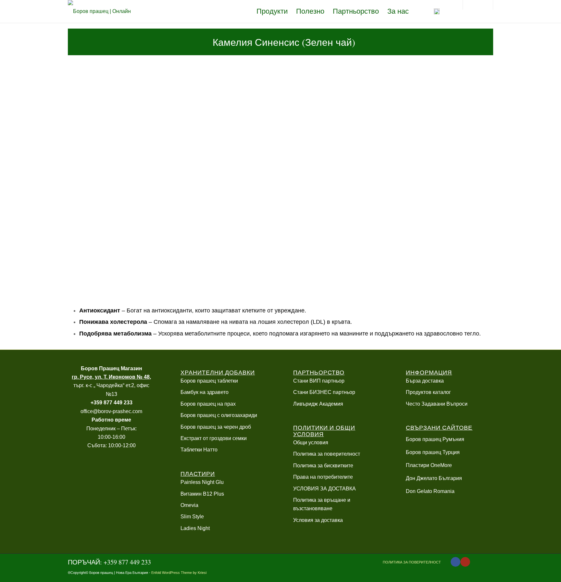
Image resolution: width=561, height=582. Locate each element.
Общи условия (310, 442)
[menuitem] (272, 11)
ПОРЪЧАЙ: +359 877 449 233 (109, 562)
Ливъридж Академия (318, 404)
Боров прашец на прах (208, 404)
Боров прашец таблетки (209, 381)
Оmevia (189, 505)
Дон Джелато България (434, 478)
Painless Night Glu (202, 482)
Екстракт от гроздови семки (214, 438)
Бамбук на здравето (205, 392)
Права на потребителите (323, 477)
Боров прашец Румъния (435, 439)
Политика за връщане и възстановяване (321, 504)
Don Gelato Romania (430, 491)
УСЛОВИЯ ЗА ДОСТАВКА (324, 488)
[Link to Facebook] (455, 562)
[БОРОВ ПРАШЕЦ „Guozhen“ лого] (102, 11)
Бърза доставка (425, 381)
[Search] (451, 11)
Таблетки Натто (199, 449)
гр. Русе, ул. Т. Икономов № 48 (111, 377)
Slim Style (192, 516)
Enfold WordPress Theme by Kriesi (178, 573)
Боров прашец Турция (433, 452)
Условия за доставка (318, 520)
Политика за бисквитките (323, 465)
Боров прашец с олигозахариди (219, 415)
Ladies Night (195, 528)
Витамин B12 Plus (202, 494)
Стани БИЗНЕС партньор (324, 392)
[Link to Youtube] (465, 562)
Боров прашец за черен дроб (216, 427)
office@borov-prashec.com (111, 411)
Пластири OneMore (429, 465)
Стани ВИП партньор (318, 381)
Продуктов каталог (428, 392)
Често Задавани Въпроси (437, 404)
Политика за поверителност (326, 454)
